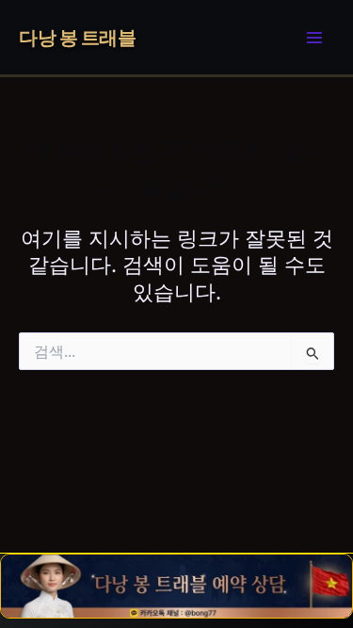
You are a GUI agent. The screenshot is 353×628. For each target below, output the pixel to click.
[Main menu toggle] (314, 37)
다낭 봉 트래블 (77, 37)
